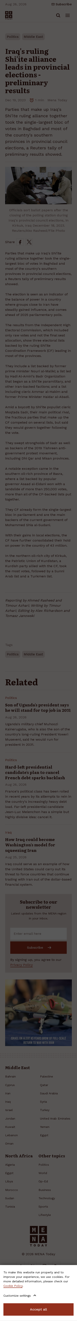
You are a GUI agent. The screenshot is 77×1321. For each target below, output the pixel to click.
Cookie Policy (12, 1285)
